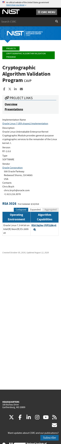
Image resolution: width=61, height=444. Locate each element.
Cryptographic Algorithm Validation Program (26, 55)
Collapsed (21, 209)
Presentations (14, 109)
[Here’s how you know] (30, 4)
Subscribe (49, 438)
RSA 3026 (9, 203)
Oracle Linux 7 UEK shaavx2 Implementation (25, 123)
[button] (34, 229)
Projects (11, 48)
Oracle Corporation (12, 167)
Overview (11, 104)
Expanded (35, 209)
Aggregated (51, 209)
